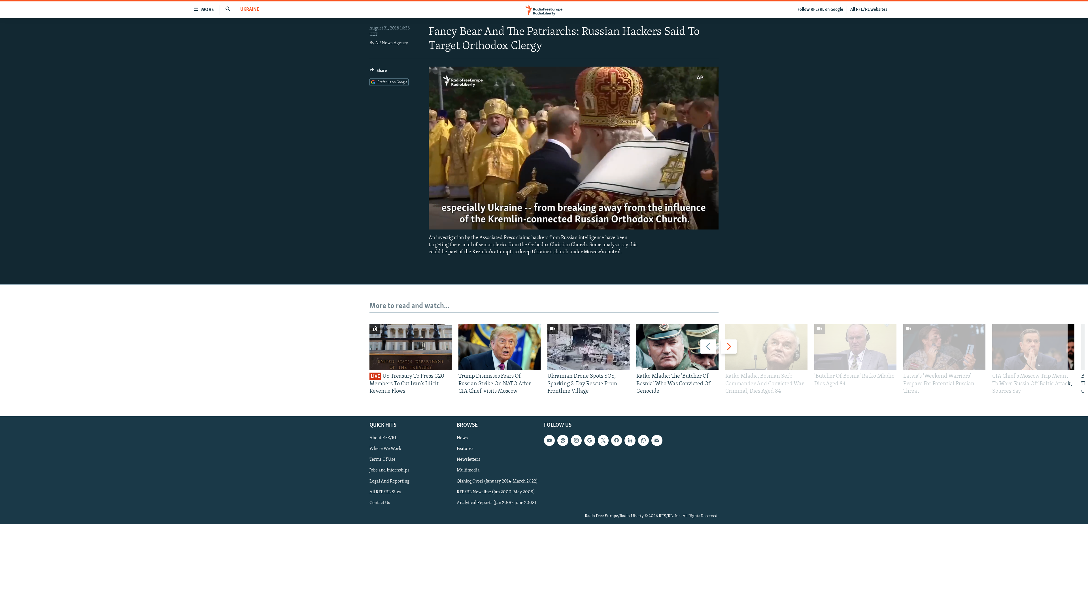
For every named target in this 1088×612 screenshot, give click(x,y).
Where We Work (385, 449)
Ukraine (249, 9)
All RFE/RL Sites (385, 492)
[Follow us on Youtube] (549, 440)
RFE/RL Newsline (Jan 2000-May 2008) (496, 492)
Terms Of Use (382, 460)
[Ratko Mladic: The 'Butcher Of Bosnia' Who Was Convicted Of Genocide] (677, 347)
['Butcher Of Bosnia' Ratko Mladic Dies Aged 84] (855, 347)
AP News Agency (391, 43)
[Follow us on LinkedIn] (629, 440)
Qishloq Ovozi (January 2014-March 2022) (497, 481)
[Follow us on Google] (589, 440)
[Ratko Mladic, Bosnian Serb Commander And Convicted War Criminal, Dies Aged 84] (766, 347)
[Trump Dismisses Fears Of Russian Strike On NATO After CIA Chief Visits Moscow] (499, 347)
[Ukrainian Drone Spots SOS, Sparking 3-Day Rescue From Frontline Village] (588, 347)
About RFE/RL (383, 438)
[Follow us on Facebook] (616, 440)
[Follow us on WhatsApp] (643, 440)
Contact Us (379, 503)
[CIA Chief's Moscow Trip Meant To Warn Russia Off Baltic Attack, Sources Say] (1033, 347)
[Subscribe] (656, 440)
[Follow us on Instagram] (576, 440)
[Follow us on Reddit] (562, 440)
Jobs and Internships (389, 470)
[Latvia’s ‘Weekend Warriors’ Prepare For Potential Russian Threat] (944, 347)
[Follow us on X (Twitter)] (603, 440)
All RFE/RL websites (868, 9)
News (462, 438)
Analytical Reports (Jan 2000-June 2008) (496, 503)
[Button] (378, 72)
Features (465, 449)
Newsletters (468, 460)
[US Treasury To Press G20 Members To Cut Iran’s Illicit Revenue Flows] (410, 347)
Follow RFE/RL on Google (820, 9)
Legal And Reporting (389, 481)
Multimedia (468, 470)
